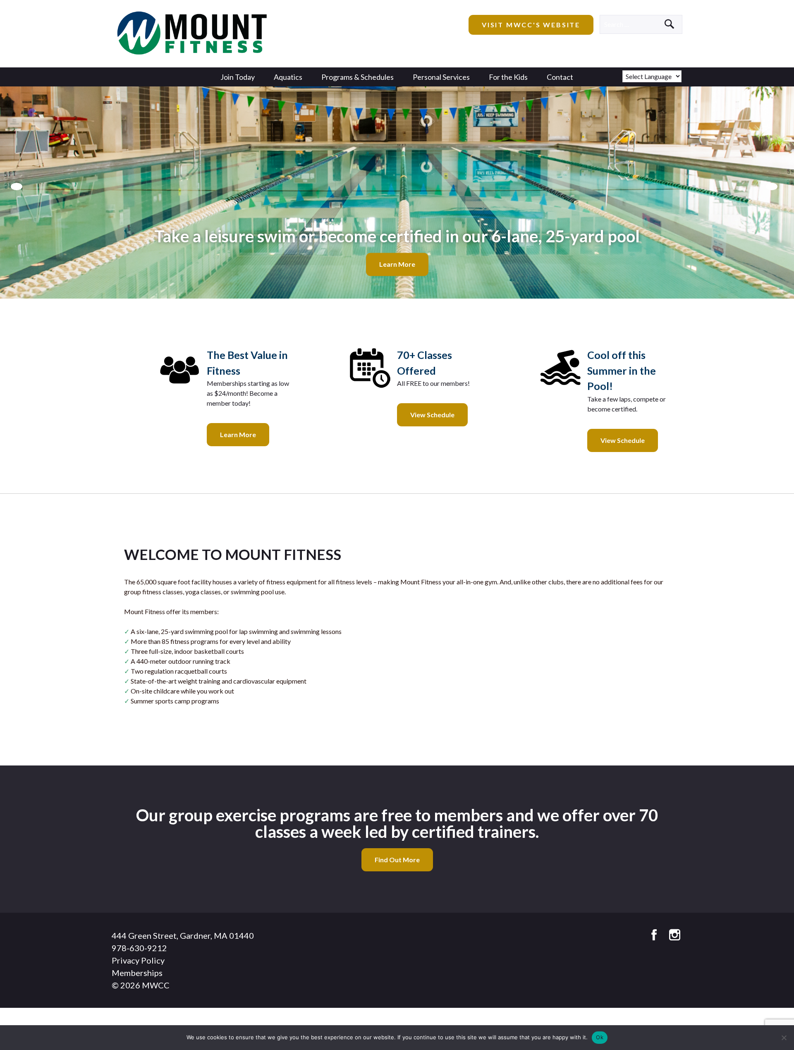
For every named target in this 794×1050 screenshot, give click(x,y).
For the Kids (508, 76)
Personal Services (441, 76)
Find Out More (397, 859)
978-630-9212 (139, 948)
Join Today (237, 76)
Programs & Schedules (357, 76)
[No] (784, 1037)
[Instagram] (674, 935)
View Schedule (432, 415)
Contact (560, 76)
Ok (599, 1037)
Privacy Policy (138, 960)
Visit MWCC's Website (531, 25)
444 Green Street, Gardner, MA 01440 (183, 935)
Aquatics (288, 76)
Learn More (397, 264)
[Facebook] (654, 935)
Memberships (137, 973)
